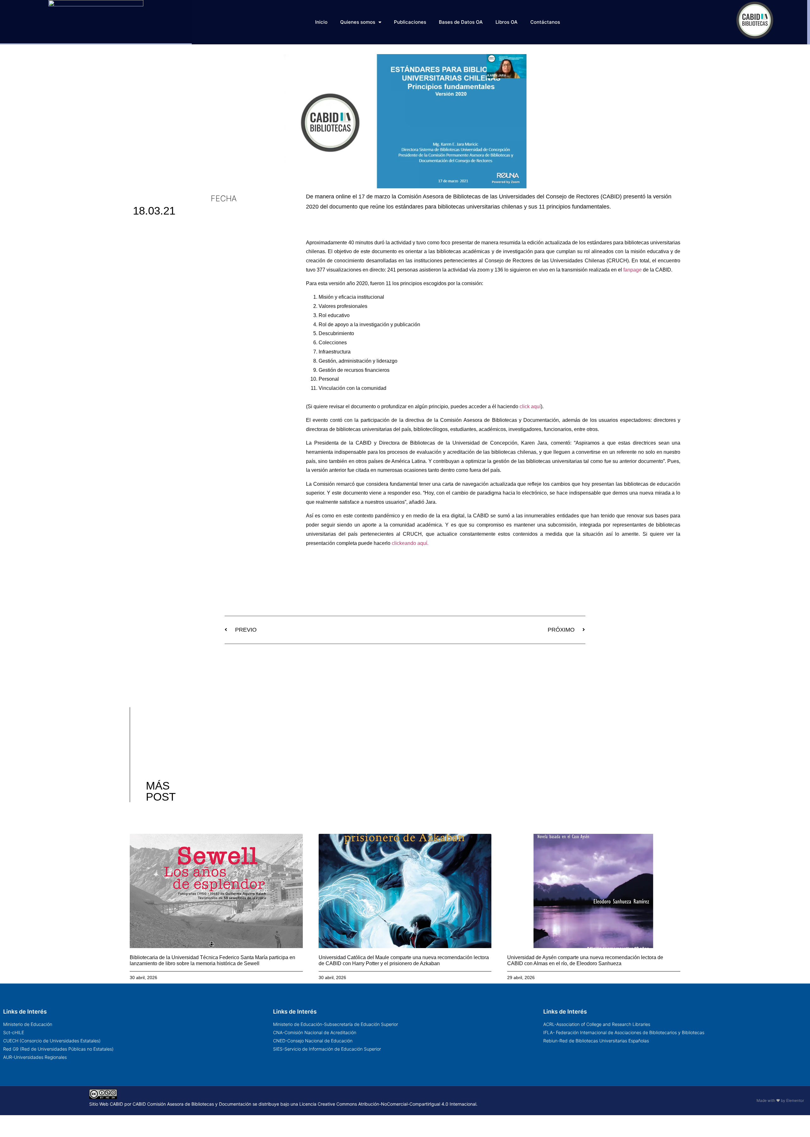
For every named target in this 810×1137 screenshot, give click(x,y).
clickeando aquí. (409, 543)
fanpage (632, 269)
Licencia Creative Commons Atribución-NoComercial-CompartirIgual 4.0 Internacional (387, 1104)
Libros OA (506, 22)
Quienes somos (357, 22)
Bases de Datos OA (461, 22)
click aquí (530, 406)
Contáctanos (545, 22)
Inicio (321, 22)
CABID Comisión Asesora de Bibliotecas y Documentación (192, 1104)
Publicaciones (410, 22)
